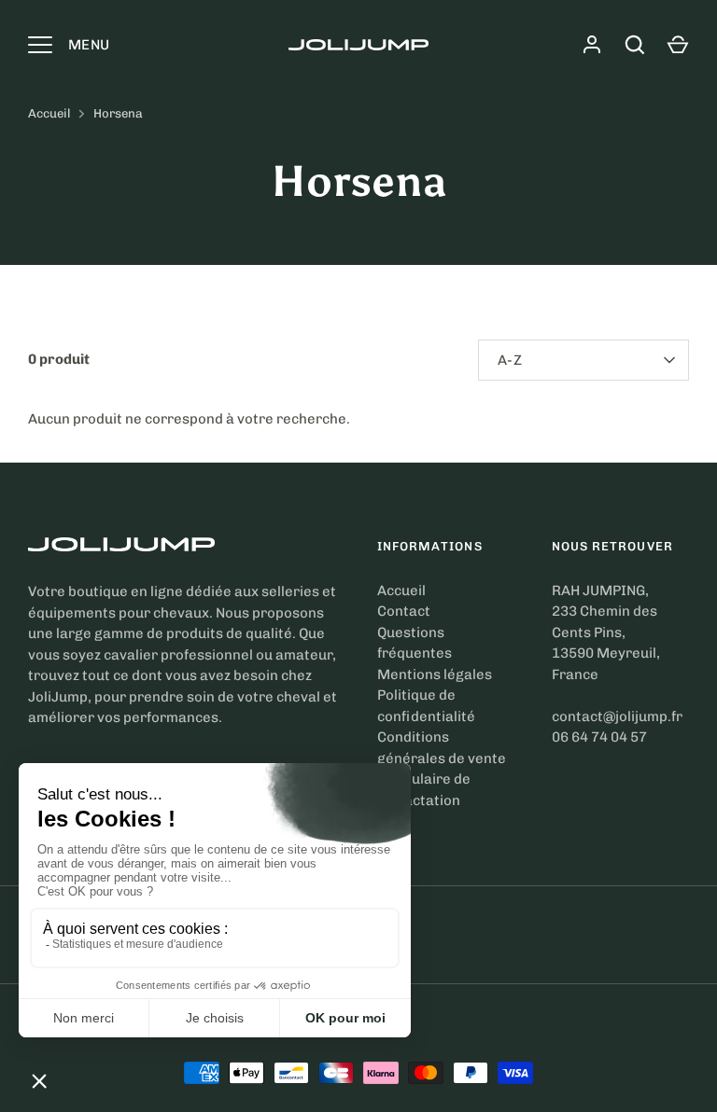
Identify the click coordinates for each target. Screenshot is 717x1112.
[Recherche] (634, 44)
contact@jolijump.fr (617, 716)
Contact (403, 611)
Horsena (118, 113)
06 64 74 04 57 (599, 737)
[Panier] (677, 44)
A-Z (510, 360)
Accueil (49, 113)
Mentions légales (434, 674)
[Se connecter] (591, 44)
